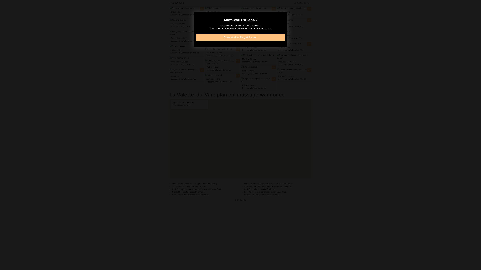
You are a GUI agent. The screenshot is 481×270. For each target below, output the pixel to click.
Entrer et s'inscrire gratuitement (240, 37)
